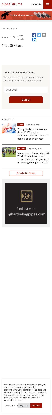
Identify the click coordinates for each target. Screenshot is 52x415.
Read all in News (26, 173)
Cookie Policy (11, 405)
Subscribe (36, 4)
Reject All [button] (24, 405)
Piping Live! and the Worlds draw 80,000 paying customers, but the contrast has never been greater (32, 134)
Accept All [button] (36, 405)
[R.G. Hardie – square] (26, 203)
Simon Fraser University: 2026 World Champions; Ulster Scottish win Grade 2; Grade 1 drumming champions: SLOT (33, 157)
